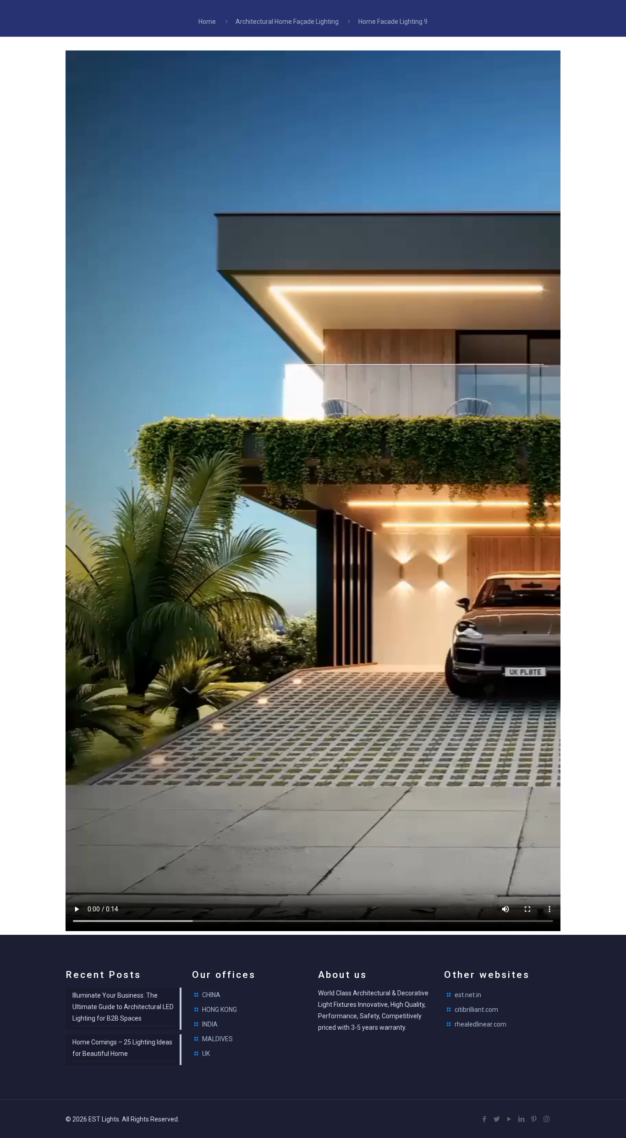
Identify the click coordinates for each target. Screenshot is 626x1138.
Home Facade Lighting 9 (393, 21)
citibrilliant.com (476, 1009)
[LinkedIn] (522, 1119)
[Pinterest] (534, 1119)
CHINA (211, 995)
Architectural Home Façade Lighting (287, 21)
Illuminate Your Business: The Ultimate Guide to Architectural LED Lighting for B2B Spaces (123, 1007)
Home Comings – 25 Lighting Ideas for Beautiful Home (122, 1047)
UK (206, 1053)
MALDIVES (217, 1039)
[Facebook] (484, 1119)
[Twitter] (497, 1119)
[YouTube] (509, 1119)
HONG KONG (219, 1009)
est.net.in (468, 995)
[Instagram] (546, 1119)
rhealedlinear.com (480, 1024)
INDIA (210, 1024)
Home (207, 21)
